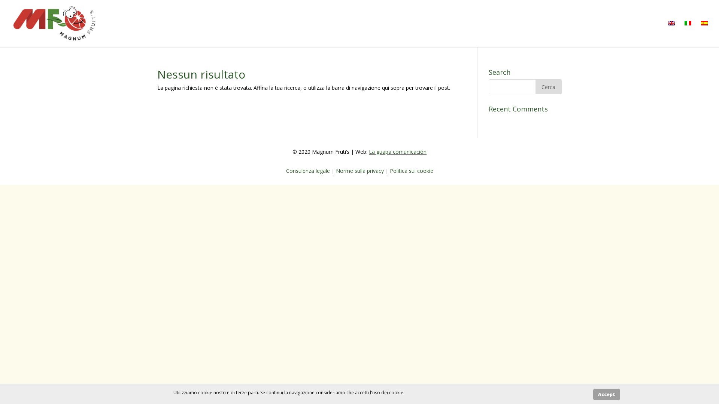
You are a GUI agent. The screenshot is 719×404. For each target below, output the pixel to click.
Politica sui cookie (411, 170)
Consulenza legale (308, 170)
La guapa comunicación (398, 151)
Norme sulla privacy (360, 170)
